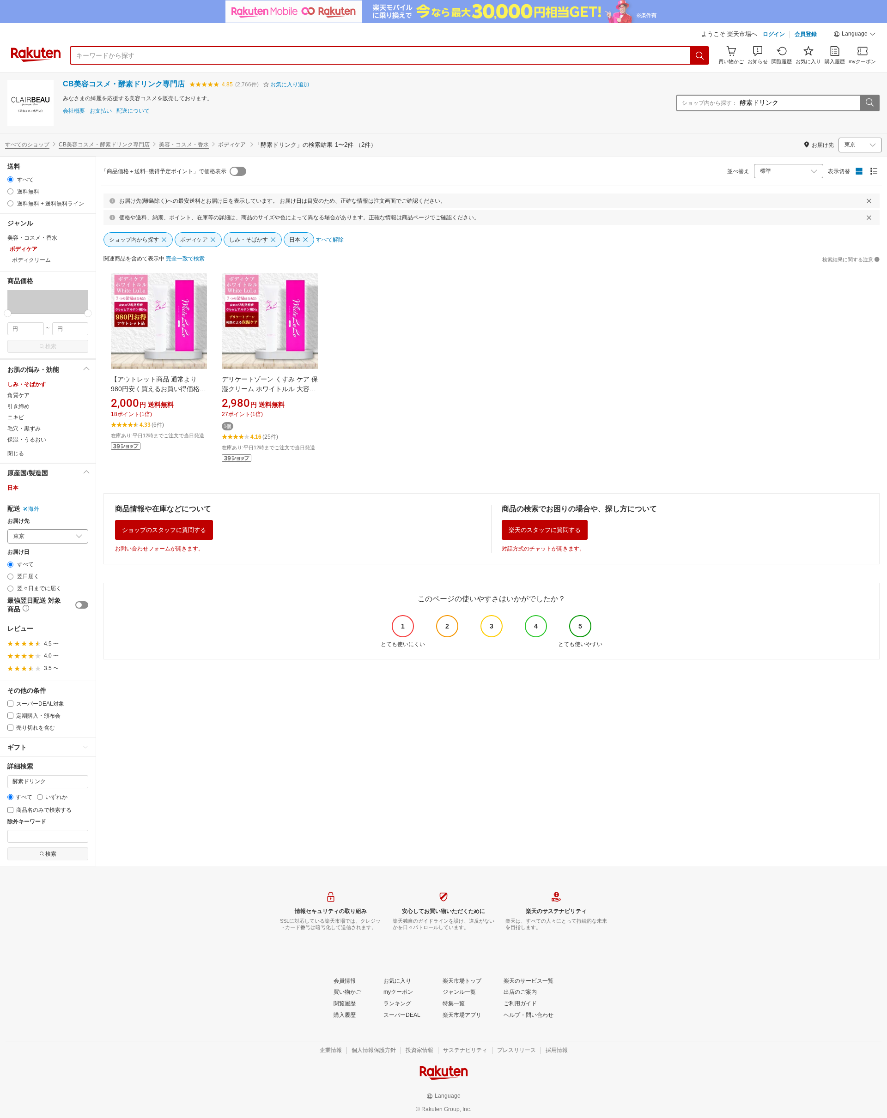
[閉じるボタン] (869, 200)
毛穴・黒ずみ (24, 428)
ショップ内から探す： (709, 103)
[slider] (7, 313)
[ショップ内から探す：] (869, 103)
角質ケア (18, 395)
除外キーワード (26, 822)
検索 (50, 346)
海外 (33, 509)
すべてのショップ (27, 144)
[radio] (10, 179)
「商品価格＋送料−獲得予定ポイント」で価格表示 (163, 171)
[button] (854, 35)
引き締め (18, 406)
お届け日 (18, 552)
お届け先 (18, 521)
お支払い (101, 111)
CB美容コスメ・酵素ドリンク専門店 (124, 84)
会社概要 (74, 111)
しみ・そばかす (26, 384)
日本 (12, 487)
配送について (133, 111)
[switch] (81, 605)
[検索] (700, 55)
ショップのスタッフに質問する (164, 529)
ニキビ (15, 417)
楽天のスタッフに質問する (545, 529)
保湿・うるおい (26, 439)
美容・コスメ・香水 (184, 144)
